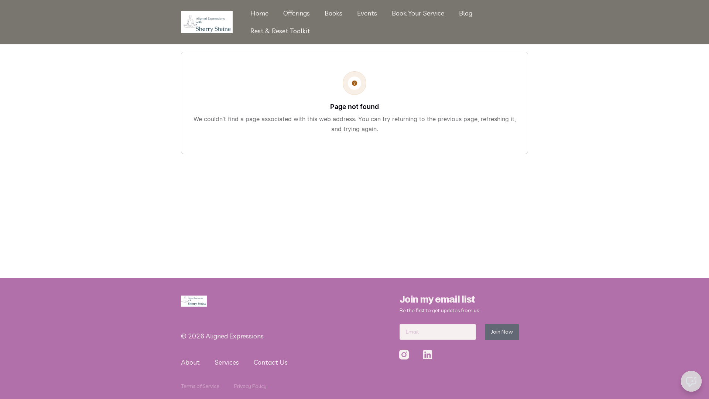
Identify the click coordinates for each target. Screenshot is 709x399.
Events (367, 13)
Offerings (296, 13)
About (190, 362)
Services (227, 362)
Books (333, 13)
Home (259, 13)
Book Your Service (418, 13)
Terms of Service (200, 386)
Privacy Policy (250, 386)
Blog (465, 13)
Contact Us (271, 362)
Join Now (502, 331)
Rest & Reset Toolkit (280, 31)
